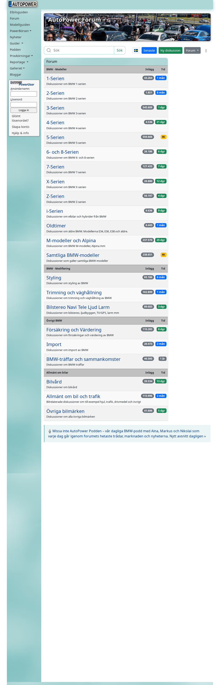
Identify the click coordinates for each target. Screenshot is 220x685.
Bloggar (15, 74)
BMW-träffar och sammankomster (83, 359)
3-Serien (55, 108)
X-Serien (55, 181)
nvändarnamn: (20, 88)
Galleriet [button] (16, 68)
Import (53, 344)
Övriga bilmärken (65, 411)
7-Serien (55, 167)
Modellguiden (20, 25)
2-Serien (55, 93)
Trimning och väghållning (74, 292)
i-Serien (54, 211)
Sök (120, 50)
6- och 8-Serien (62, 152)
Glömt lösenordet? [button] (20, 118)
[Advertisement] (127, 476)
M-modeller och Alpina (71, 240)
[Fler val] (206, 50)
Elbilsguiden (19, 12)
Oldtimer (56, 225)
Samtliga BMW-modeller (72, 255)
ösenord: (16, 99)
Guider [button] (15, 43)
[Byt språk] (136, 50)
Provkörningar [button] (20, 56)
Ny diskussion (170, 50)
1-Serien (55, 78)
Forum (14, 18)
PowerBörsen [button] (19, 31)
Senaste (149, 50)
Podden (15, 50)
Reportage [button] (18, 62)
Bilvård (54, 382)
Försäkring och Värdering (73, 329)
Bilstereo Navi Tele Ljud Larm (78, 307)
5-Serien (55, 137)
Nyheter (15, 37)
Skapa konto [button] (20, 127)
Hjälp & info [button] (20, 133)
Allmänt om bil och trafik (73, 396)
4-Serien (55, 122)
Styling (53, 277)
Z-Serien (55, 196)
